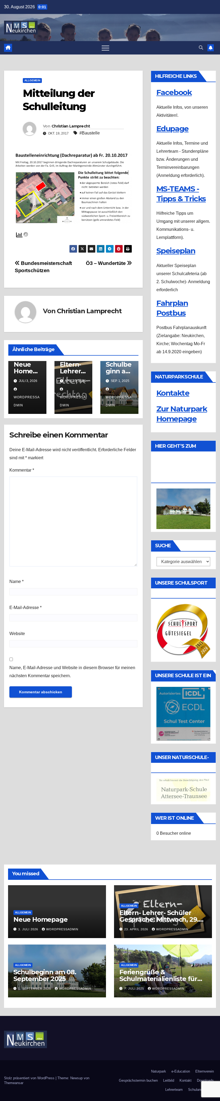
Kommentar (21, 470)
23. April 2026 (136, 929)
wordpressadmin (27, 401)
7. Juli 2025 (134, 988)
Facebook (174, 92)
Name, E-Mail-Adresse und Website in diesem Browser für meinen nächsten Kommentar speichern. (72, 671)
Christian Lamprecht (71, 126)
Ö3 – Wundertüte (106, 263)
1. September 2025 (35, 988)
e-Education (180, 1071)
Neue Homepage (27, 371)
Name (16, 581)
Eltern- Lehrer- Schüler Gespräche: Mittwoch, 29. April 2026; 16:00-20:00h (159, 919)
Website (17, 633)
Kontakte (172, 393)
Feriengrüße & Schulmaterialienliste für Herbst (158, 978)
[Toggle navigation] (105, 47)
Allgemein (32, 80)
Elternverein (204, 1071)
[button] (201, 47)
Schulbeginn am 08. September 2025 (44, 975)
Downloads (205, 1080)
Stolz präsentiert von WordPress (30, 1078)
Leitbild (168, 1080)
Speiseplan (175, 250)
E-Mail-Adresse (25, 607)
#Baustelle (89, 133)
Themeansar (13, 1083)
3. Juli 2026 (28, 929)
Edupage (172, 128)
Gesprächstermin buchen (138, 1080)
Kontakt (185, 1080)
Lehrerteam (174, 1090)
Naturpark (158, 1071)
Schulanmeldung (201, 1090)
